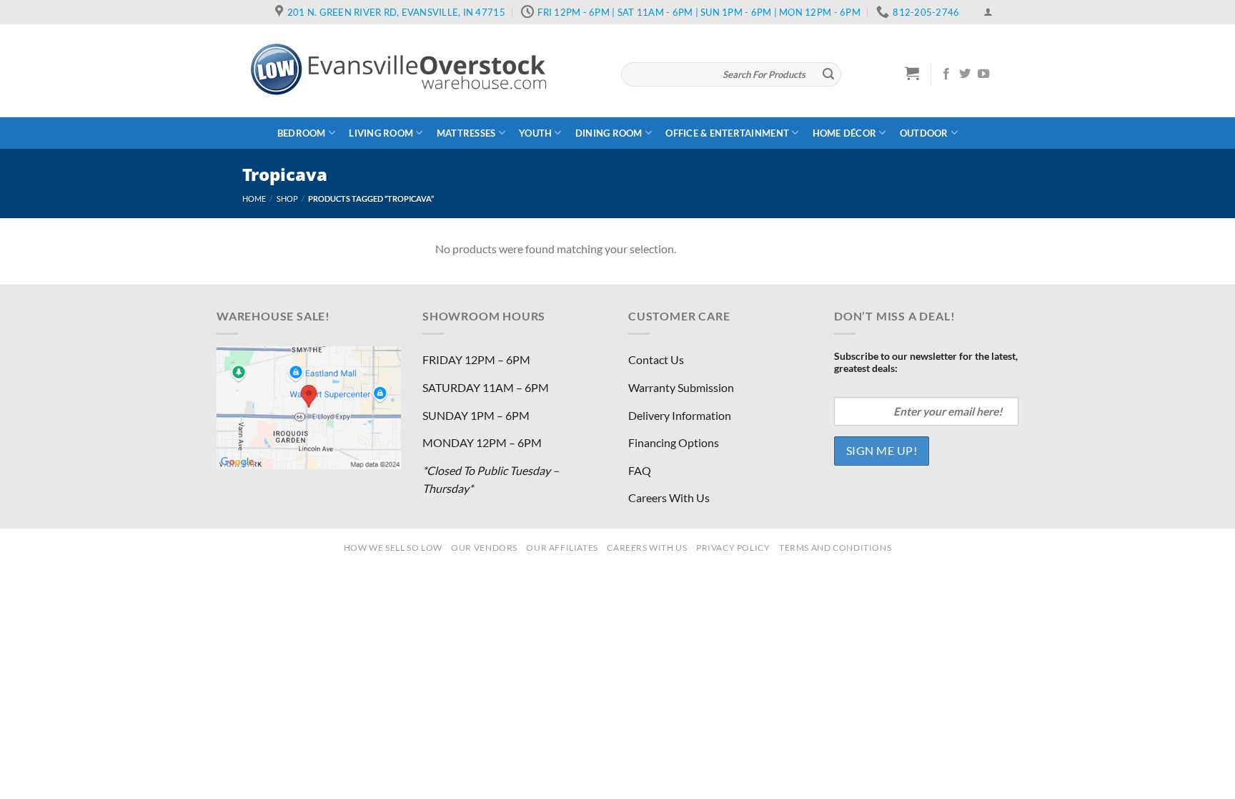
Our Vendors (484, 547)
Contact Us (656, 359)
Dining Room (609, 133)
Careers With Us (669, 497)
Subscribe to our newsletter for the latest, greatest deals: (926, 362)
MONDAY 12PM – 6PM (482, 442)
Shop (287, 198)
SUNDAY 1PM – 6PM (476, 415)
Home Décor (845, 133)
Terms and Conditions (835, 547)
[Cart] (912, 73)
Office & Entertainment (727, 133)
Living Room (381, 133)
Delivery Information (679, 415)
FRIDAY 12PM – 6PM (476, 359)
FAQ (639, 470)
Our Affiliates (562, 547)
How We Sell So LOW (393, 547)
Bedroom (301, 133)
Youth (535, 133)
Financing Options (673, 442)
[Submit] (828, 74)
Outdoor (924, 133)
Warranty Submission (681, 387)
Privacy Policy (733, 547)
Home (254, 198)
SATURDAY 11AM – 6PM (485, 387)
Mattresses (466, 133)
